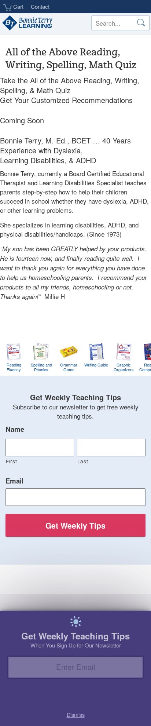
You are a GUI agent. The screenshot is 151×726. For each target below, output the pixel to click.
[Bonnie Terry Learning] (26, 23)
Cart (17, 6)
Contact (40, 6)
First (11, 461)
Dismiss (76, 714)
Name (14, 429)
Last (82, 461)
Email (14, 481)
